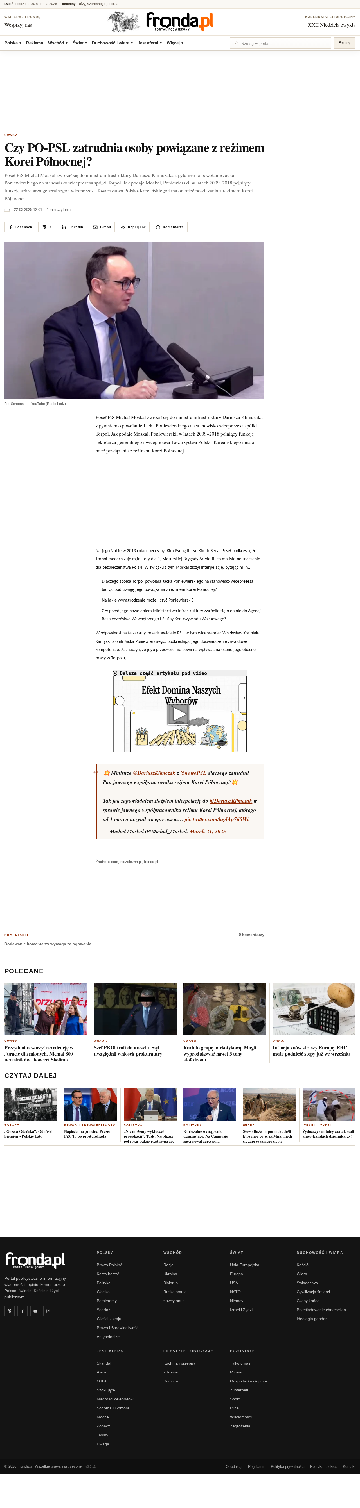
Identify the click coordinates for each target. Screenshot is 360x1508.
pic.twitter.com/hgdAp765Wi (217, 819)
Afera (101, 1372)
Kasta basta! (108, 1274)
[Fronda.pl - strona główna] (43, 1260)
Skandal (104, 1363)
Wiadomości (241, 1417)
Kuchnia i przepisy (179, 1363)
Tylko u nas (240, 1363)
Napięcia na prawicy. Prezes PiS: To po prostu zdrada (87, 1133)
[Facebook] (22, 1311)
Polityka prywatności (288, 1466)
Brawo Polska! (109, 1265)
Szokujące (106, 1390)
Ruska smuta (175, 1292)
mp (7, 210)
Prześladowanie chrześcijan (321, 1309)
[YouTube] (35, 1311)
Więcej (175, 42)
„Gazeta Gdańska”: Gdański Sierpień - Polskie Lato (28, 1133)
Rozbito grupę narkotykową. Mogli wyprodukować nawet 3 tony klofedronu (219, 1053)
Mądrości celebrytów (115, 1399)
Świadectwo (307, 1283)
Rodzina (170, 1381)
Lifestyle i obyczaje (188, 1351)
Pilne (234, 1408)
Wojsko (103, 1292)
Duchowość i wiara (112, 42)
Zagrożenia (240, 1426)
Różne (236, 1372)
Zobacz (11, 1125)
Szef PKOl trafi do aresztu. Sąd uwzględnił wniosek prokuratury (128, 1050)
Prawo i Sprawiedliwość (90, 1125)
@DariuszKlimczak (154, 772)
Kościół (303, 1265)
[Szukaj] (280, 43)
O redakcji (234, 1466)
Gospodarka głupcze (248, 1381)
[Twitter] (9, 1311)
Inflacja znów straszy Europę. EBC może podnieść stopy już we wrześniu (311, 1050)
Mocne (103, 1417)
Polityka (133, 1125)
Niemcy (236, 1301)
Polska (12, 42)
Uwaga (11, 134)
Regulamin (256, 1466)
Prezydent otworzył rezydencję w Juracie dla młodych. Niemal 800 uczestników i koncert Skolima (38, 1053)
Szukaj (345, 43)
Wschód (58, 42)
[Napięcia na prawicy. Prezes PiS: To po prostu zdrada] (90, 1104)
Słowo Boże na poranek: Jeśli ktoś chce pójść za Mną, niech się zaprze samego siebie (267, 1136)
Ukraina (170, 1274)
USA (234, 1283)
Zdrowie (170, 1372)
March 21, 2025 (208, 831)
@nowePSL (193, 772)
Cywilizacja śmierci (313, 1292)
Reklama (34, 42)
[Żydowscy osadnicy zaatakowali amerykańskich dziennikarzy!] (329, 1104)
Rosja (168, 1265)
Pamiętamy (107, 1301)
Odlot (101, 1381)
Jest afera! (150, 42)
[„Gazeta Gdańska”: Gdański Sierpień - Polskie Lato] (30, 1104)
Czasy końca (308, 1301)
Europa (236, 1274)
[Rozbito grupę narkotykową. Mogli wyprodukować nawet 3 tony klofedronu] (224, 1009)
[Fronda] (180, 21)
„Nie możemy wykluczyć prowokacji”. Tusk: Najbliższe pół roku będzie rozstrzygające (149, 1136)
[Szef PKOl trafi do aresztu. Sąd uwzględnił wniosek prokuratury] (135, 1009)
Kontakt (349, 1466)
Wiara (249, 1125)
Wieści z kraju (109, 1318)
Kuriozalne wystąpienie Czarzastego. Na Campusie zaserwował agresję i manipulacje (205, 1136)
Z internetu (239, 1390)
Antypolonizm (109, 1336)
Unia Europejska (244, 1265)
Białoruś (170, 1283)
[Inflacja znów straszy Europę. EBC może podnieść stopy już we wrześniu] (314, 1009)
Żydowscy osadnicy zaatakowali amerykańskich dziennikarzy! (328, 1133)
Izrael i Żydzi (317, 1125)
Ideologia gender (312, 1318)
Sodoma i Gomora (113, 1408)
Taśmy (102, 1435)
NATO (235, 1292)
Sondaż (103, 1309)
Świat (80, 42)
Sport (235, 1399)
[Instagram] (48, 1311)
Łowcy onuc (173, 1301)
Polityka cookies (323, 1466)
